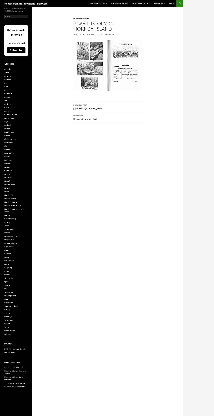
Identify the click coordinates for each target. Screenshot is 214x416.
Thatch (7, 285)
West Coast (8, 320)
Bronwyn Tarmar (18, 383)
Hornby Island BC (11, 202)
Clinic (6, 108)
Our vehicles (9, 240)
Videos (7, 313)
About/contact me (97, 3)
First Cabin (8, 143)
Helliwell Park (9, 185)
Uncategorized (10, 296)
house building (10, 219)
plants (6, 250)
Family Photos (9, 132)
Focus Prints (9, 153)
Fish (6, 146)
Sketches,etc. (9, 278)
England (7, 125)
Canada (7, 97)
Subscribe (16, 50)
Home (6, 192)
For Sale (7, 157)
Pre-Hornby (9, 261)
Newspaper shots (10, 236)
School (7, 275)
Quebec (7, 264)
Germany (8, 171)
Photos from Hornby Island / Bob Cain (25, 3)
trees (6, 289)
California (8, 94)
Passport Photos (10, 243)
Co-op (6, 111)
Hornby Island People (12, 206)
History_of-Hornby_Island (85, 117)
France (7, 164)
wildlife (7, 324)
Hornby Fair (9, 195)
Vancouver (8, 303)
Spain (6, 282)
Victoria (7, 310)
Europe (7, 129)
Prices (172, 3)
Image (78, 34)
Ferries (7, 136)
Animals (7, 69)
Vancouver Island (11, 306)
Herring (7, 188)
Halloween (8, 178)
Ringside (7, 271)
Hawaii (7, 181)
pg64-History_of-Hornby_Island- (88, 107)
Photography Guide (140, 3)
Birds (6, 87)
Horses (7, 215)
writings (7, 334)
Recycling (8, 268)
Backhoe (7, 80)
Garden (7, 167)
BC (5, 83)
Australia (7, 76)
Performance (9, 247)
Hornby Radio (9, 352)
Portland (7, 254)
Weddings (8, 317)
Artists (6, 73)
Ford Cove (8, 160)
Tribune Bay (9, 292)
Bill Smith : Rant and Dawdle (14, 349)
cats (5, 101)
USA (6, 299)
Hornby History (81, 18)
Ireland (7, 222)
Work (6, 327)
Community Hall (10, 115)
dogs (6, 122)
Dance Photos (9, 118)
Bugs (6, 90)
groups (7, 174)
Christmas (8, 104)
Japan (6, 226)
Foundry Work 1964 (119, 3)
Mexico (7, 233)
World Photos (9, 331)
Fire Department (10, 139)
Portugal (7, 257)
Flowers (7, 150)
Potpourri (158, 3)
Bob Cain (110, 34)
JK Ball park (8, 229)
